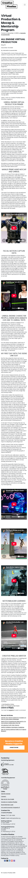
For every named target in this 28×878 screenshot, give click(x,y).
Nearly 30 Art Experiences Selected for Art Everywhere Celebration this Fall (13, 722)
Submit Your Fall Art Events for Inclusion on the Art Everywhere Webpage (13, 718)
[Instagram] (7, 860)
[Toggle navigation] (25, 4)
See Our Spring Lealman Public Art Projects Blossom (13, 730)
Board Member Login (7, 805)
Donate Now (14, 747)
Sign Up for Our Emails (7, 799)
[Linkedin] (9, 860)
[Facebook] (5, 860)
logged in (11, 710)
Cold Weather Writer (8, 704)
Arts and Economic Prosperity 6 (10, 807)
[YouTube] (12, 860)
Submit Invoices (5, 794)
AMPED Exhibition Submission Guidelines (12, 727)
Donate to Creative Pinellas (9, 802)
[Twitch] (14, 860)
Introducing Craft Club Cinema (10, 725)
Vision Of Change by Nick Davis (10, 706)
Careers (3, 796)
